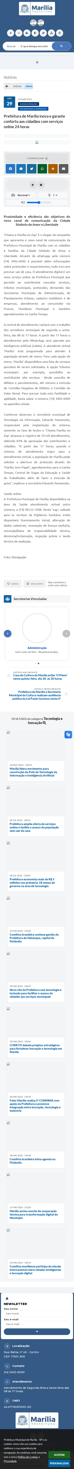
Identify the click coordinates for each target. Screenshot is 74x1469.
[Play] (33, 185)
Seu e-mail (11, 1319)
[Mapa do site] (51, 33)
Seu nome (11, 1308)
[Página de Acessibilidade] (59, 33)
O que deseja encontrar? (18, 39)
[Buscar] (61, 46)
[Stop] (41, 185)
